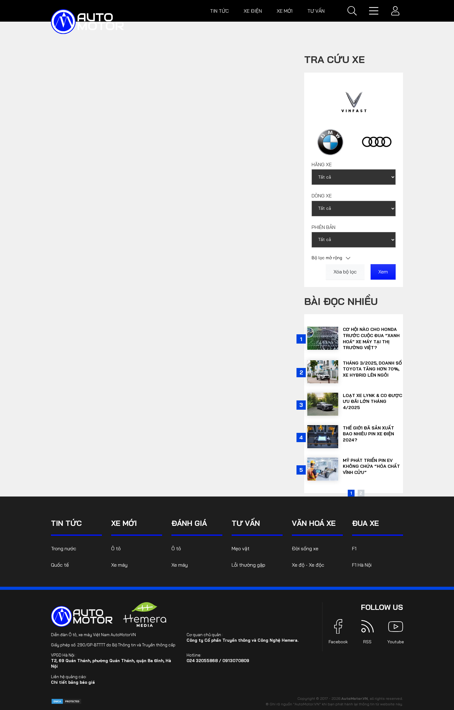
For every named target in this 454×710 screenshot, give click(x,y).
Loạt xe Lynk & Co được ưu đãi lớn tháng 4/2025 (372, 401)
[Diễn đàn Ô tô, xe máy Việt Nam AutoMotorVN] (87, 21)
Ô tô (116, 548)
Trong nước (63, 548)
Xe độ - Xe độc (308, 565)
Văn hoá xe (314, 523)
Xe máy (119, 565)
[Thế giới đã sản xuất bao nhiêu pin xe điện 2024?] (322, 436)
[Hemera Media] (144, 614)
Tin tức (219, 11)
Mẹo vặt (241, 548)
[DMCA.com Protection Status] (66, 701)
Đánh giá (189, 523)
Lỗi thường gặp (248, 565)
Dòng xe (322, 195)
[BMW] (330, 142)
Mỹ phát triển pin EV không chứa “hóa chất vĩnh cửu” (371, 466)
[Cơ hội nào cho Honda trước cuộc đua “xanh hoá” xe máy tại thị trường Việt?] (322, 338)
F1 (354, 548)
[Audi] (377, 142)
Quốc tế (60, 565)
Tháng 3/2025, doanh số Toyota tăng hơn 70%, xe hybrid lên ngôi (372, 369)
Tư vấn (316, 11)
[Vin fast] (353, 101)
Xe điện (253, 11)
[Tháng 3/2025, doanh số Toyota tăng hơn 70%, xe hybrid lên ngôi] (322, 371)
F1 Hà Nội (362, 565)
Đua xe (365, 523)
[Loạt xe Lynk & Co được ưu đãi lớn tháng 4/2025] (322, 404)
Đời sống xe (305, 548)
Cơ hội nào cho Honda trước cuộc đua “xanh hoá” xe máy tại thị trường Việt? (371, 338)
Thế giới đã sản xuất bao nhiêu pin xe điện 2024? (368, 434)
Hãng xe (322, 164)
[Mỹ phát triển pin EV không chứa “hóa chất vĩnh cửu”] (322, 469)
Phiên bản (323, 227)
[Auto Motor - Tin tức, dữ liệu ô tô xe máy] (82, 616)
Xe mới (284, 11)
